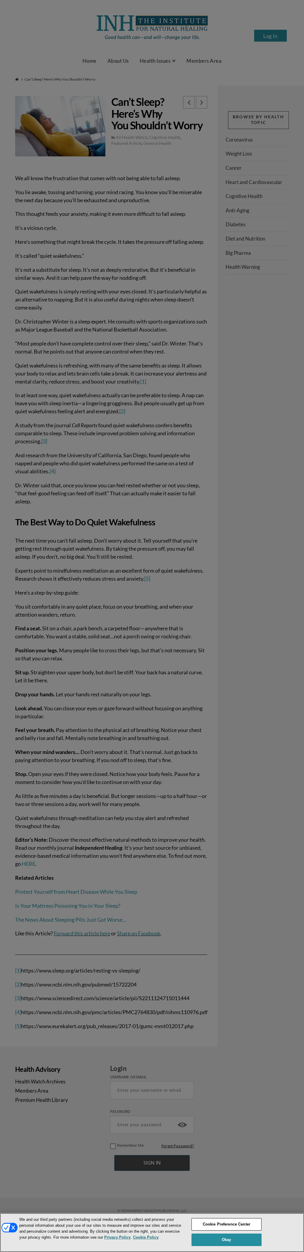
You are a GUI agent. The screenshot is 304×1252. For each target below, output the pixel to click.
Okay (226, 1239)
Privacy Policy (117, 1237)
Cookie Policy (146, 1237)
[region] (152, 1232)
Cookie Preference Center (226, 1224)
